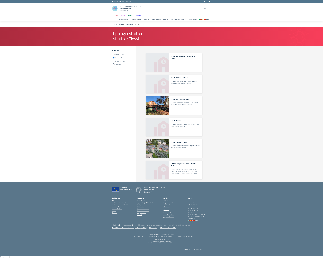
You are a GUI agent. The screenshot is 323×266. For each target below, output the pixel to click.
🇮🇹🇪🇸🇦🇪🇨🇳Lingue (204, 20)
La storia (139, 215)
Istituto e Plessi (119, 58)
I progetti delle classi (168, 217)
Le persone (140, 207)
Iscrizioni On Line (117, 209)
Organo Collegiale (120, 61)
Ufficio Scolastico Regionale (120, 203)
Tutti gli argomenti (123, 20)
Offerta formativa (167, 213)
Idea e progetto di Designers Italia (193, 249)
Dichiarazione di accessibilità (168, 228)
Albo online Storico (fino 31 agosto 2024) (180, 225)
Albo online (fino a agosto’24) (178, 20)
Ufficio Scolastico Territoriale (120, 205)
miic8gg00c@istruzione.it (154, 236)
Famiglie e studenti (168, 203)
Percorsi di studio (167, 205)
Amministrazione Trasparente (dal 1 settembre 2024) (150, 225)
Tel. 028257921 (140, 236)
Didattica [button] (138, 15)
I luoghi (139, 205)
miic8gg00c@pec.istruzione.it (185, 236)
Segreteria (118, 64)
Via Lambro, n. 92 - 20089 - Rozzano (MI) (164, 234)
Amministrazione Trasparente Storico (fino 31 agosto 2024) (129, 228)
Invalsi (114, 211)
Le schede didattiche (168, 215)
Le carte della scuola (143, 211)
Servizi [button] (123, 15)
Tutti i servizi (166, 207)
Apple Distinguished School (145, 203)
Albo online (146, 20)
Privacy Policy (192, 20)
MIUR (113, 201)
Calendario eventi (193, 205)
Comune (114, 213)
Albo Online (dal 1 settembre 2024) (122, 225)
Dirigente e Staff (119, 54)
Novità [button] (130, 15)
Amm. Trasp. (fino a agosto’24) (160, 20)
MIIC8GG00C (167, 241)
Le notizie (190, 201)
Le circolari (191, 203)
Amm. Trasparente (136, 20)
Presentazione (141, 201)
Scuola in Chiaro (116, 207)
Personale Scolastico (168, 201)
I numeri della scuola (143, 209)
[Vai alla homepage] (115, 8)
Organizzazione (141, 213)
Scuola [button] (116, 15)
